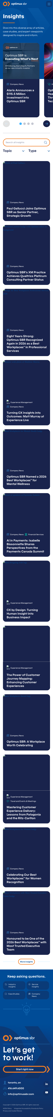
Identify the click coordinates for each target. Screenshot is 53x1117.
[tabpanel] (21, 80)
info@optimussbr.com (21, 1094)
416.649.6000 (16, 1088)
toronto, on (14, 1082)
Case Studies (13, 994)
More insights (26, 961)
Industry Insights (12, 985)
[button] (49, 4)
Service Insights (35, 985)
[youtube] (46, 1092)
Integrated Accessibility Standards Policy (28, 1108)
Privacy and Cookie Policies (12, 1111)
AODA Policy (7, 1108)
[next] (46, 123)
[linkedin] (46, 1084)
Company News (36, 995)
